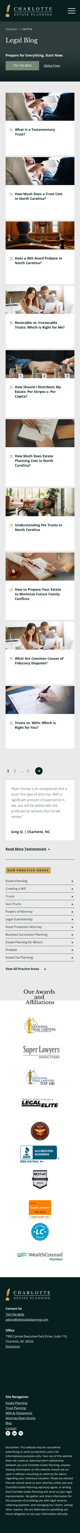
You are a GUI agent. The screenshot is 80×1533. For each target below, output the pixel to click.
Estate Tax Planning (19, 957)
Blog (9, 1423)
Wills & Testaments (19, 1413)
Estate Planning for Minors (24, 942)
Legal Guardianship (19, 919)
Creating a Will (16, 889)
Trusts (10, 896)
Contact (11, 1428)
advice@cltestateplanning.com (27, 1320)
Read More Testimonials (26, 849)
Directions (13, 1346)
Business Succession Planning (26, 934)
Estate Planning (16, 881)
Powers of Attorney (19, 912)
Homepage (11, 28)
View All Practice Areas (22, 969)
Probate (11, 950)
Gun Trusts (13, 904)
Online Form (52, 65)
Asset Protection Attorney (24, 927)
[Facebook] (9, 1433)
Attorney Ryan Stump (21, 1418)
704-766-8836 (22, 65)
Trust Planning (16, 1408)
